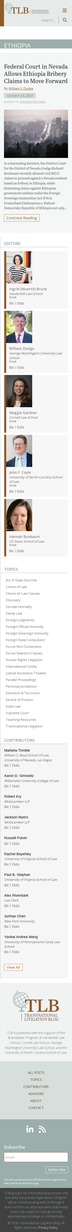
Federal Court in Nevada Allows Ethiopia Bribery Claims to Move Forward (36, 73)
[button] (65, 20)
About (36, 1101)
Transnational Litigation (24, 726)
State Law (13, 706)
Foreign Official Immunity (24, 626)
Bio (11, 303)
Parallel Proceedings (21, 680)
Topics (36, 1079)
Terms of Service (23, 1183)
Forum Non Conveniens (23, 646)
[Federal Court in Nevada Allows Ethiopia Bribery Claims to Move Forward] (36, 132)
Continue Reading (22, 217)
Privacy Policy (47, 1227)
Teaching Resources (21, 719)
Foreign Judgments (20, 620)
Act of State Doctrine (21, 580)
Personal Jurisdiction (21, 686)
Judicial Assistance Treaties (26, 673)
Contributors (36, 1087)
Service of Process (19, 699)
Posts (20, 303)
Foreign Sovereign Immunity (27, 633)
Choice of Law (16, 587)
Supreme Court (17, 713)
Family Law (14, 613)
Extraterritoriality (33, 101)
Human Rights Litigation (24, 660)
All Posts (36, 1072)
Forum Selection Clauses (24, 653)
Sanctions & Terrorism (23, 693)
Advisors (36, 1094)
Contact (36, 1108)
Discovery (13, 600)
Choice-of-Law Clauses (23, 593)
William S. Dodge (21, 88)
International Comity (21, 666)
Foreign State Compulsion (25, 640)
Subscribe (56, 1169)
